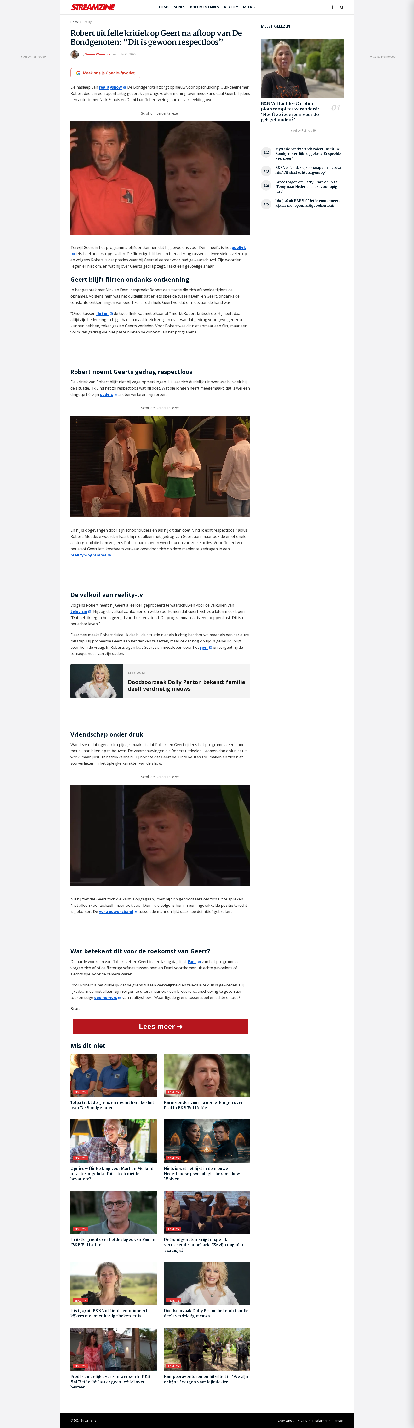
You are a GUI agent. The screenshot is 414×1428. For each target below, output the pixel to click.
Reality (231, 7)
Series (179, 7)
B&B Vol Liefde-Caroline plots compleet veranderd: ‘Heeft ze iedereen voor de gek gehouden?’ (290, 112)
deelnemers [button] (105, 997)
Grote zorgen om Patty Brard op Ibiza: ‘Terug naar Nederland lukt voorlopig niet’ (306, 187)
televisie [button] (78, 611)
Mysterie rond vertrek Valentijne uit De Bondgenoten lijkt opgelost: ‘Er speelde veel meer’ (308, 153)
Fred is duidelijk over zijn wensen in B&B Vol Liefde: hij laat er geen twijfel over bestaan (110, 1382)
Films (164, 7)
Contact (338, 1420)
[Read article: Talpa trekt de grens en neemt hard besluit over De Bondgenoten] (113, 1075)
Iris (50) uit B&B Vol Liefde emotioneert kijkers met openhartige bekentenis (108, 1313)
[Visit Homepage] (93, 7)
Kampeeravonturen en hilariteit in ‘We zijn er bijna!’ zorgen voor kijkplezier (206, 1379)
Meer (247, 7)
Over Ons (285, 1420)
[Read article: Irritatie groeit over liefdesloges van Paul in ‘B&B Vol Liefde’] (113, 1212)
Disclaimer (320, 1420)
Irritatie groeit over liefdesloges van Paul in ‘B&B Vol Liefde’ (112, 1242)
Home (74, 22)
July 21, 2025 (127, 54)
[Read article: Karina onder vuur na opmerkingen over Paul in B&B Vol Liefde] (207, 1075)
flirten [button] (102, 313)
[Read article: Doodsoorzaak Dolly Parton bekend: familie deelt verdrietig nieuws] (207, 1283)
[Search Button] (342, 7)
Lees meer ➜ (161, 1026)
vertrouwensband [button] (116, 911)
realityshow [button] (110, 87)
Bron (75, 1008)
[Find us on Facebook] (332, 7)
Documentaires (204, 7)
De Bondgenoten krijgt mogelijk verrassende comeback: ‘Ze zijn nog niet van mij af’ (203, 1245)
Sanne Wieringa (97, 54)
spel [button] (204, 647)
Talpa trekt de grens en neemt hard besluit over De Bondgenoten (112, 1105)
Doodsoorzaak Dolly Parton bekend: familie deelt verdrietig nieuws (206, 1313)
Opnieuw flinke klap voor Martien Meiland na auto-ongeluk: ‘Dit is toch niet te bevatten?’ (111, 1174)
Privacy (302, 1420)
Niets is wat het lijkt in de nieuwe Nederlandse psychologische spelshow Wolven (202, 1174)
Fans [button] (192, 961)
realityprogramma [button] (88, 555)
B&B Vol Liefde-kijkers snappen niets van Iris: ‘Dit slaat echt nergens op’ (309, 170)
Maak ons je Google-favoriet (109, 73)
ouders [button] (106, 394)
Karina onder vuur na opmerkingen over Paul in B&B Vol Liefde (203, 1105)
